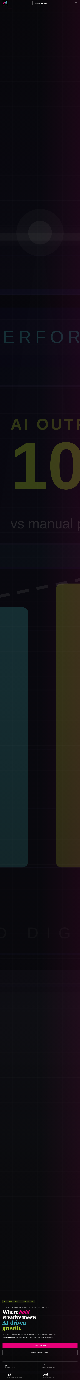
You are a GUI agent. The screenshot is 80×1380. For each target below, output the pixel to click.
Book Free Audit (41, 3)
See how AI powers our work (40, 1352)
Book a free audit (40, 1345)
